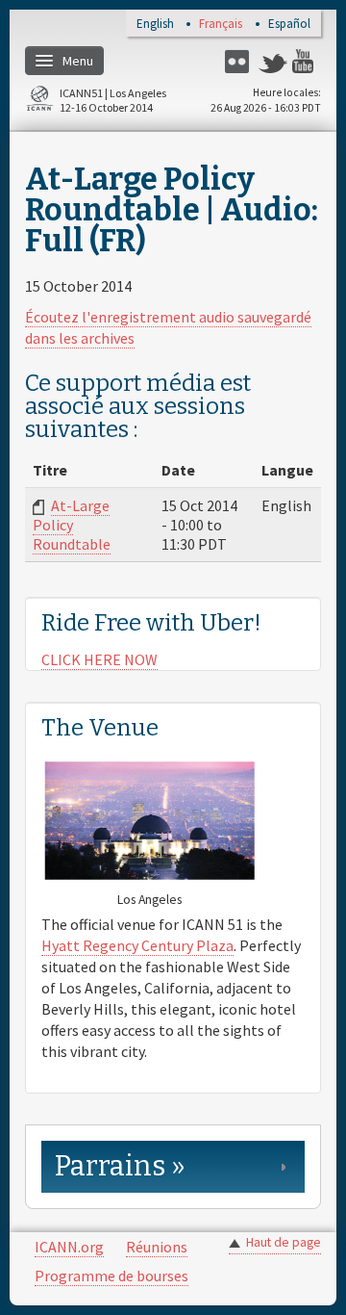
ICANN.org (69, 1246)
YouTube (306, 61)
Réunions (156, 1246)
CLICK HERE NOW (99, 659)
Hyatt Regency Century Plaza (137, 945)
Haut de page (283, 1242)
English (155, 24)
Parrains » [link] (120, 1166)
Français (220, 24)
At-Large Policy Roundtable (72, 525)
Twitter (273, 61)
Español (289, 24)
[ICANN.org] (39, 102)
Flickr (239, 61)
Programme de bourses (111, 1275)
